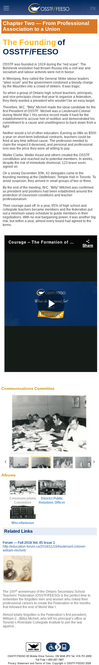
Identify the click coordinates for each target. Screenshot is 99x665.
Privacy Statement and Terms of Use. (29, 663)
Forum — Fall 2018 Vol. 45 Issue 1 (29, 543)
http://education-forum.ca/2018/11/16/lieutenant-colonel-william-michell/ (44, 548)
